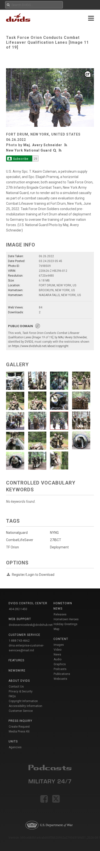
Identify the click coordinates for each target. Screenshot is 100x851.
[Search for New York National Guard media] (55, 150)
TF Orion (12, 547)
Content (60, 639)
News (57, 654)
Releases (60, 614)
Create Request (19, 726)
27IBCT (55, 540)
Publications (62, 674)
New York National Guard (29, 150)
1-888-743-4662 (19, 640)
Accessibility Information (25, 706)
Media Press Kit (19, 731)
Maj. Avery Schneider (42, 145)
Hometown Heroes (66, 619)
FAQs (12, 696)
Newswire (16, 670)
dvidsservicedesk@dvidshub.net (31, 625)
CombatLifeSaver (19, 540)
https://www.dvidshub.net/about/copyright (40, 346)
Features (16, 660)
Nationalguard (17, 533)
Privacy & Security (21, 691)
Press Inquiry (20, 721)
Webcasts (60, 679)
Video (57, 649)
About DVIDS (19, 680)
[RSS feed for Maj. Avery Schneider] (66, 145)
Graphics (60, 664)
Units (13, 741)
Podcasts (60, 669)
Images (59, 645)
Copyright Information (23, 701)
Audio (57, 659)
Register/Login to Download (33, 575)
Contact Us (16, 686)
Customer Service (21, 711)
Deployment (59, 547)
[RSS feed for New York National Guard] (60, 150)
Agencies (15, 747)
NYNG (54, 533)
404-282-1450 (18, 609)
